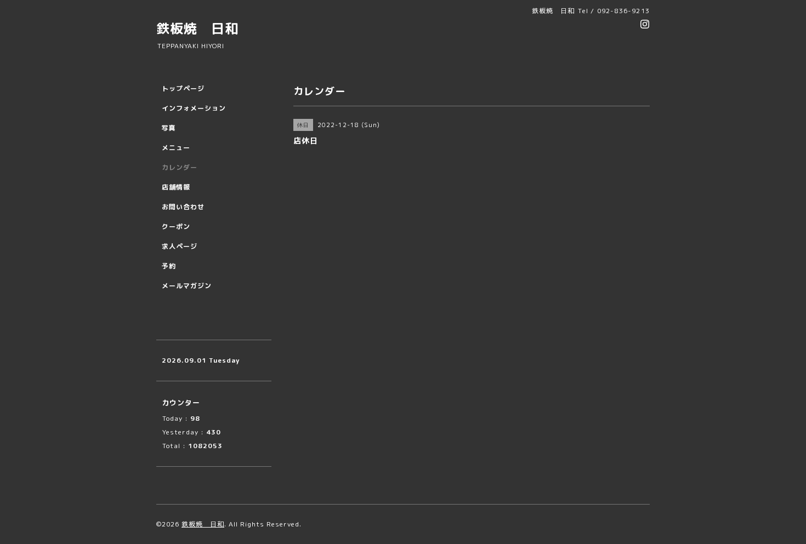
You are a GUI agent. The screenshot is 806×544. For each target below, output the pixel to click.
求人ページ (179, 246)
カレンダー (179, 167)
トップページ (183, 88)
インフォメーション (194, 108)
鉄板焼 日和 (197, 28)
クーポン (176, 226)
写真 (169, 128)
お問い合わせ (183, 206)
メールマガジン (187, 285)
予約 (169, 266)
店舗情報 (176, 187)
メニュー (176, 147)
